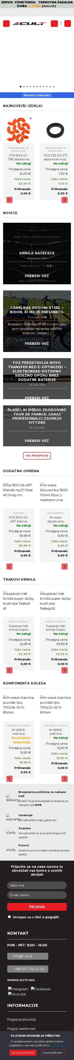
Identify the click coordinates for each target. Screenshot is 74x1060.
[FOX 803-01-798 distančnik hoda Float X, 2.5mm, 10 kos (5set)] (18, 130)
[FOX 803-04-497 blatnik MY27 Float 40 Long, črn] (18, 495)
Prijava (37, 907)
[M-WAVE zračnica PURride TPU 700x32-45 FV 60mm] (55, 708)
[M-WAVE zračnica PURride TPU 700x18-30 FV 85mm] (18, 708)
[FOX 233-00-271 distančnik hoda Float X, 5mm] (55, 130)
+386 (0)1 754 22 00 (28, 969)
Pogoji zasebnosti (21, 1029)
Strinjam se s (36, 917)
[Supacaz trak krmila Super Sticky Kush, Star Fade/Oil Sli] (18, 604)
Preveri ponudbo (37, 95)
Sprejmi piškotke (23, 1052)
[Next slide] (64, 200)
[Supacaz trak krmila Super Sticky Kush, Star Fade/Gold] (55, 604)
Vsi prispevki (37, 455)
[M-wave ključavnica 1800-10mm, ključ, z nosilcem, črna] (55, 495)
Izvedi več (58, 1045)
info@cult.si (22, 956)
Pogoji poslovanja (21, 1019)
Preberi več (37, 276)
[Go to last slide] (9, 200)
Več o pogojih (47, 917)
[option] (37, 4)
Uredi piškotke (52, 1052)
